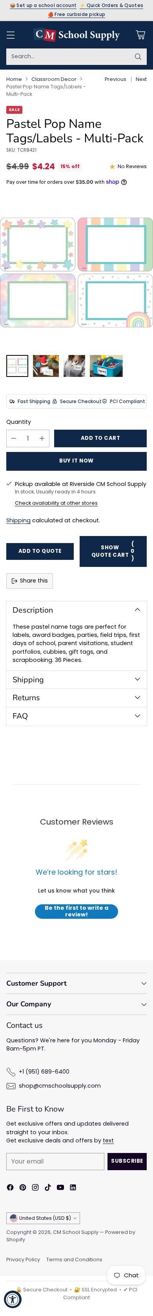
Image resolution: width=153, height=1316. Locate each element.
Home (14, 79)
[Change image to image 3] (74, 366)
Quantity (18, 422)
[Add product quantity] (42, 438)
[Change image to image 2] (46, 366)
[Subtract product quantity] (14, 438)
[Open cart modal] (140, 35)
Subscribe (127, 1161)
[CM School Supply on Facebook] (10, 1188)
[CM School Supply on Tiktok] (48, 1188)
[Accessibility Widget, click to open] (13, 1299)
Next (141, 79)
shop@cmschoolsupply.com (60, 1086)
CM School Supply (75, 1232)
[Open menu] (10, 35)
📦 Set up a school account (43, 6)
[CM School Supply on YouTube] (60, 1188)
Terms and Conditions (74, 1259)
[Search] (138, 56)
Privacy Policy (23, 1259)
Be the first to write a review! (76, 911)
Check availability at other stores (56, 503)
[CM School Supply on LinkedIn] (73, 1188)
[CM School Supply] (76, 35)
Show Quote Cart (113, 551)
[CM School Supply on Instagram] (35, 1188)
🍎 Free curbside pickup (77, 15)
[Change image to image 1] (17, 366)
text (108, 1140)
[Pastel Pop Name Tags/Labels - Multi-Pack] (76, 272)
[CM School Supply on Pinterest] (22, 1188)
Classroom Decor (53, 79)
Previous (115, 79)
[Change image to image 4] (106, 366)
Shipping (18, 520)
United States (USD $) (45, 1218)
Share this (34, 580)
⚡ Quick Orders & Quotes (111, 6)
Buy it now (76, 460)
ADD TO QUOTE (40, 551)
